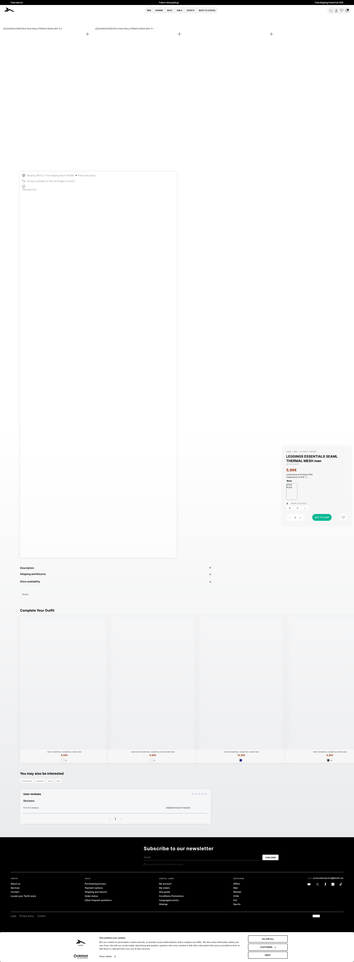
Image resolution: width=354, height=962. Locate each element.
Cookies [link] (41, 916)
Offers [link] (236, 884)
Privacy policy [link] (26, 916)
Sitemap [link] (163, 904)
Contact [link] (15, 892)
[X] (318, 884)
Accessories (26, 781)
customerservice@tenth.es (328, 878)
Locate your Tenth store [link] (23, 896)
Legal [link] (13, 916)
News (50, 781)
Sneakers (40, 781)
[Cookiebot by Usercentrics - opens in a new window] (81, 957)
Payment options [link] (94, 888)
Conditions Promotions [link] (171, 896)
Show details (105, 956)
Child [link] (236, 896)
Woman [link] (237, 892)
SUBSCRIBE (270, 857)
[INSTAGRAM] (333, 884)
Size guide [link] (164, 892)
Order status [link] (91, 896)
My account (165, 884)
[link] (17, 9)
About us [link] (15, 884)
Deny (268, 955)
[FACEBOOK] (326, 884)
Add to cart (321, 517)
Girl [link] (235, 900)
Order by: (171, 808)
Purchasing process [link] (95, 884)
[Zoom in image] (87, 34)
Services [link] (15, 888)
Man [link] (235, 888)
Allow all (268, 939)
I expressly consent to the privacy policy (164, 864)
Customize (266, 947)
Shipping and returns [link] (96, 892)
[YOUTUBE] (310, 884)
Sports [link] (236, 904)
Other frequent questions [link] (98, 900)
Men (58, 781)
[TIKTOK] (341, 884)
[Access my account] (336, 10)
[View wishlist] (341, 10)
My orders (164, 888)
